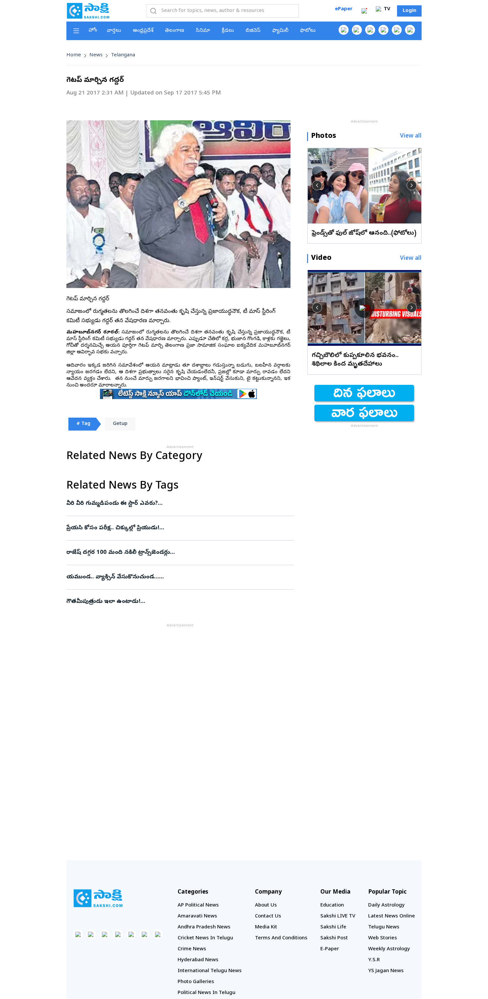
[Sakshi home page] (98, 898)
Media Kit (266, 927)
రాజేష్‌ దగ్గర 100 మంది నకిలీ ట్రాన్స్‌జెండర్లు (174, 553)
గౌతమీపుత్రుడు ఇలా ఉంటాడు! (174, 602)
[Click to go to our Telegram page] (144, 934)
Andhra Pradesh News (204, 927)
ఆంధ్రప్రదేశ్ (143, 31)
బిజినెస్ (253, 31)
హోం (93, 30)
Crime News (192, 949)
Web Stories (382, 938)
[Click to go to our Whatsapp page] (357, 30)
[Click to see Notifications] (364, 11)
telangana (123, 55)
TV (386, 9)
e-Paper (329, 949)
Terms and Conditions (281, 938)
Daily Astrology (386, 905)
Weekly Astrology (389, 949)
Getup (120, 424)
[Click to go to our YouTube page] (397, 30)
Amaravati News (197, 916)
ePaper (344, 9)
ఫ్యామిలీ (280, 31)
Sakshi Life (333, 927)
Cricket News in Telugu (205, 938)
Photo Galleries (196, 982)
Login (409, 11)
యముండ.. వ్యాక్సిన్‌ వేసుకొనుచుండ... (179, 577)
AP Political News (198, 905)
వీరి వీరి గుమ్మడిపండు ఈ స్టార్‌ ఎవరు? (172, 503)
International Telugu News (210, 971)
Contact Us (268, 916)
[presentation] (317, 185)
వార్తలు (114, 31)
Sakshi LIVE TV (337, 916)
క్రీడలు (228, 31)
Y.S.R (374, 960)
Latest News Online (391, 916)
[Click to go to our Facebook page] (344, 30)
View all (411, 136)
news (96, 55)
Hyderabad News (198, 960)
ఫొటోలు (308, 31)
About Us (266, 905)
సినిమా (203, 31)
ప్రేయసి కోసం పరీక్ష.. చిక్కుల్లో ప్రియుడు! (179, 528)
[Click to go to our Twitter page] (370, 30)
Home (73, 55)
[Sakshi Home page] (88, 10)
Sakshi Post (334, 938)
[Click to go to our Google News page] (410, 30)
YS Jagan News (386, 971)
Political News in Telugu (206, 993)
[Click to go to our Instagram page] (383, 30)
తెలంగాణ (174, 31)
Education (332, 905)
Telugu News (383, 927)
